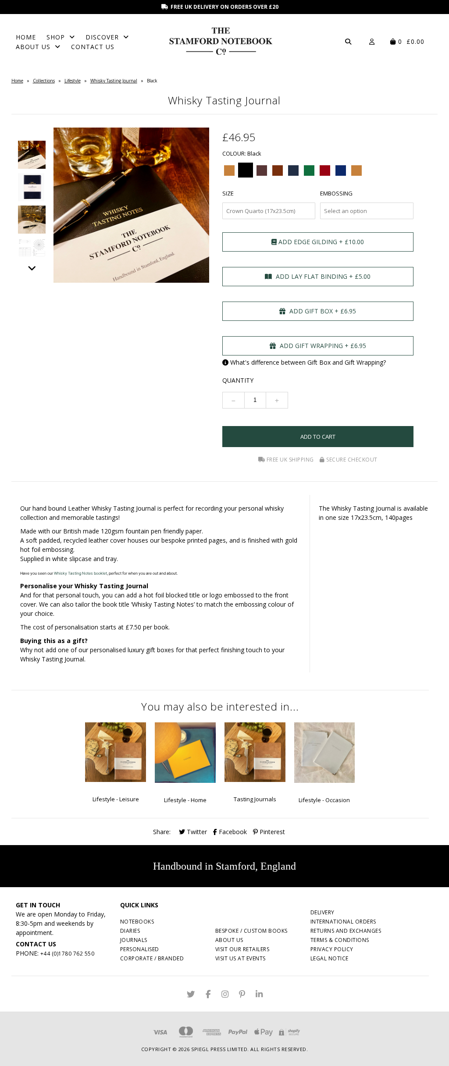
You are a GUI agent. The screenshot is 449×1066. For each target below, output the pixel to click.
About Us (33, 47)
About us (229, 940)
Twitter (196, 832)
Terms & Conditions (339, 940)
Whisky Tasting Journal (113, 81)
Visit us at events (240, 958)
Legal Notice (329, 958)
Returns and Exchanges (345, 931)
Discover (102, 37)
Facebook (232, 832)
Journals (133, 940)
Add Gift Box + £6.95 (322, 311)
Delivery (322, 912)
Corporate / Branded (152, 958)
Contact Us (92, 47)
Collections (44, 81)
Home (26, 37)
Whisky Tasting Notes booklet (80, 573)
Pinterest (271, 832)
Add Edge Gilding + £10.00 (320, 242)
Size (228, 193)
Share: (162, 832)
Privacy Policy (331, 949)
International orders (343, 921)
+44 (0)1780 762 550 (67, 953)
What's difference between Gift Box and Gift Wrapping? (308, 362)
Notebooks (137, 921)
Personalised (139, 949)
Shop (55, 37)
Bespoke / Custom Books (251, 931)
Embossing (336, 193)
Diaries (130, 931)
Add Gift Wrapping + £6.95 (322, 345)
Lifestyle (72, 81)
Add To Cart (317, 437)
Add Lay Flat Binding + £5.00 (322, 276)
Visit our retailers (242, 949)
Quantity (237, 380)
